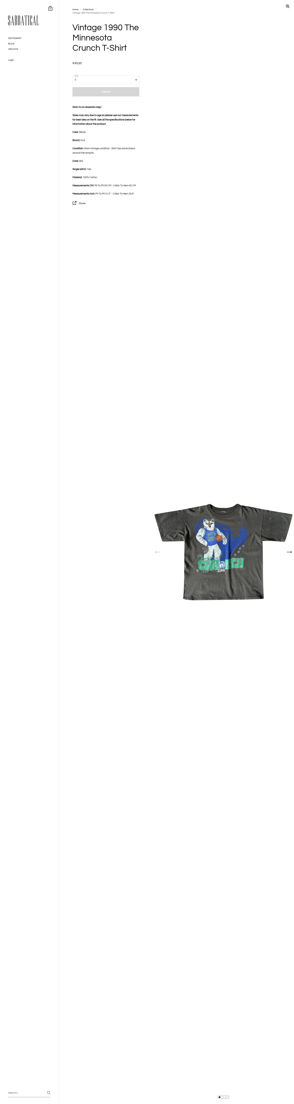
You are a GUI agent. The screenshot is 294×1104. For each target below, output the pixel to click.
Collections (88, 9)
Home (75, 9)
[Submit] (49, 1092)
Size (76, 76)
